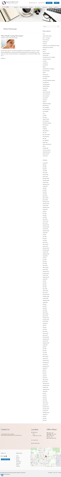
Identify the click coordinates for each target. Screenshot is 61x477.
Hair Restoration (46, 82)
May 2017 (44, 374)
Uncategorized (45, 148)
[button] (49, 3)
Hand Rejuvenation (46, 84)
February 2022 (45, 267)
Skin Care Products (46, 134)
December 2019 (46, 317)
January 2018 (45, 358)
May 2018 (44, 350)
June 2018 (44, 348)
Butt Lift (44, 51)
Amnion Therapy (46, 39)
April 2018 (45, 352)
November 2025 (46, 180)
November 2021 (46, 273)
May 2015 (44, 420)
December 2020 (46, 294)
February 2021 (45, 290)
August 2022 (45, 256)
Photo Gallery (18, 461)
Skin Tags (44, 138)
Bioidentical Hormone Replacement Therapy (51, 45)
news (44, 113)
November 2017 (46, 362)
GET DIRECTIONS (36, 443)
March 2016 (45, 401)
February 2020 (45, 314)
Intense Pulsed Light (46, 92)
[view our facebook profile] (3, 7)
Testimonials (18, 463)
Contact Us (18, 466)
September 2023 (46, 230)
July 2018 (44, 346)
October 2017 (45, 364)
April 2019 (45, 329)
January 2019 (45, 335)
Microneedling (45, 111)
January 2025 (45, 199)
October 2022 (45, 252)
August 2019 (45, 323)
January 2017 (45, 381)
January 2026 (45, 176)
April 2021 (45, 286)
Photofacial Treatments (47, 123)
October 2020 (45, 298)
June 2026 (45, 167)
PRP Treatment (45, 125)
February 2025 (45, 197)
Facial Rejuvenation (46, 76)
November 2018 (46, 339)
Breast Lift (44, 49)
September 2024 (46, 207)
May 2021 (44, 285)
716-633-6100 (35, 440)
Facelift (44, 72)
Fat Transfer (45, 78)
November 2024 (46, 203)
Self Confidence (46, 130)
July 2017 (44, 370)
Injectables (45, 90)
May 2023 (44, 238)
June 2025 (45, 190)
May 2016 (44, 397)
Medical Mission (46, 105)
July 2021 (44, 281)
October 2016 (45, 387)
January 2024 (45, 223)
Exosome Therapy (46, 70)
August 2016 (45, 391)
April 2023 (45, 240)
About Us (17, 457)
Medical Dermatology (13, 37)
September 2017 (46, 366)
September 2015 (46, 412)
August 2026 (45, 163)
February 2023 (45, 244)
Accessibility (50, 472)
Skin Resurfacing (46, 136)
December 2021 (46, 271)
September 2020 (46, 300)
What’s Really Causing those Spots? (12, 36)
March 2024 (45, 219)
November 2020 (46, 296)
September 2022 (46, 254)
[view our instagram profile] (4, 7)
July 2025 (44, 188)
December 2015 (46, 406)
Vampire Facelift (46, 154)
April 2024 (45, 217)
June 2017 (44, 372)
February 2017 (45, 379)
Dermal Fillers (45, 65)
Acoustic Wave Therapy (47, 36)
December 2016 (46, 383)
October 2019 (45, 321)
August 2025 (45, 186)
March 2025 (45, 196)
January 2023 (45, 246)
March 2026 (45, 172)
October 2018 (45, 341)
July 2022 (44, 257)
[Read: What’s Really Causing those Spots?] (8, 44)
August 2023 (45, 232)
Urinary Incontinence (46, 150)
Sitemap (59, 472)
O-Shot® (44, 115)
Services (17, 458)
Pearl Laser (45, 117)
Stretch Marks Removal (47, 144)
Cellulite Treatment (46, 53)
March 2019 (45, 331)
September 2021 (46, 277)
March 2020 (45, 312)
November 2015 (46, 408)
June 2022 (45, 259)
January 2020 (45, 316)
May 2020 (45, 308)
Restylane (44, 127)
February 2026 (45, 174)
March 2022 (45, 265)
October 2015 (45, 410)
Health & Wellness (46, 86)
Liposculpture (45, 97)
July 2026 (44, 165)
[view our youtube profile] (8, 7)
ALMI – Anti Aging (46, 38)
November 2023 (46, 227)
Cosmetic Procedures (47, 59)
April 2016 (45, 399)
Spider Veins (45, 142)
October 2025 (45, 182)
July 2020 (44, 304)
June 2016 (44, 395)
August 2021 (45, 279)
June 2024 (45, 213)
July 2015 (44, 416)
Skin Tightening (45, 140)
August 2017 (45, 368)
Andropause (45, 41)
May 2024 (45, 215)
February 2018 (45, 356)
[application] (17, 7)
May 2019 (44, 327)
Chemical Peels (45, 55)
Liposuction (45, 99)
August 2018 (45, 345)
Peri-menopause (46, 121)
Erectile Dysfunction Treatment (48, 68)
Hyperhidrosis (45, 88)
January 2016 (45, 405)
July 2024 (44, 211)
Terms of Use (55, 472)
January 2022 (45, 269)
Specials (17, 464)
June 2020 (45, 306)
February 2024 (45, 221)
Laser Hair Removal (46, 94)
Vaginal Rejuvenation (46, 152)
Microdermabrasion (46, 109)
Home (17, 455)
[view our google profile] (6, 7)
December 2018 (46, 337)
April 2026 (45, 170)
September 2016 (46, 389)
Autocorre (45, 43)
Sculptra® (45, 128)
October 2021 (45, 275)
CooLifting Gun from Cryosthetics (49, 57)
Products (17, 460)
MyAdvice (8, 474)
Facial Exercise (45, 74)
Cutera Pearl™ (45, 63)
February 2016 (45, 403)
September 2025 (46, 184)
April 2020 (45, 310)
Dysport (44, 67)
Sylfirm (44, 146)
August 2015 (45, 414)
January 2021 (45, 292)
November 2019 (46, 319)
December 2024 (46, 201)
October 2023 (45, 228)
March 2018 (45, 354)
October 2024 (45, 205)
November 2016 (46, 385)
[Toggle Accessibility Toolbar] (2, 475)
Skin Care (44, 132)
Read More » (3, 58)
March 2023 (45, 242)
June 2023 (45, 236)
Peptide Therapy (46, 119)
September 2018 (46, 343)
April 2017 (45, 375)
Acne (44, 34)
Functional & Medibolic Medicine (49, 80)
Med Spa (44, 101)
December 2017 (46, 360)
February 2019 (45, 333)
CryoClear (45, 61)
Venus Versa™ (45, 156)
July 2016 (44, 393)
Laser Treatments (46, 96)
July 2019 (44, 325)
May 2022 (45, 261)
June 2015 (44, 418)
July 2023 (44, 234)
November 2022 (46, 250)
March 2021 (45, 288)
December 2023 (46, 225)
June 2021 (44, 283)
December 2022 (46, 248)
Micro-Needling (46, 107)
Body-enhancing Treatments (48, 47)
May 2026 (45, 168)
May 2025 (45, 192)
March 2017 (45, 377)
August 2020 (45, 302)
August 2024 (45, 209)
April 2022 (45, 263)
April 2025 (45, 194)
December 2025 (46, 178)
